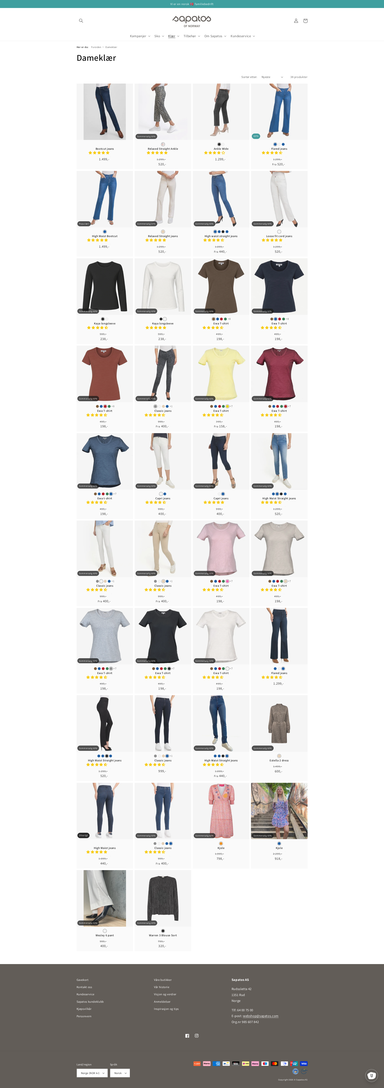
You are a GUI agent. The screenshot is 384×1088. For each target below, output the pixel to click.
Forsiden (96, 47)
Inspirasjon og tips (166, 1009)
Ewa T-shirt (221, 323)
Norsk (118, 1073)
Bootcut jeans (105, 149)
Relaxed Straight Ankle (163, 149)
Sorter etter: (249, 77)
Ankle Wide (221, 149)
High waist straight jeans (221, 236)
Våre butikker (163, 980)
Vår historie (161, 987)
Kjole (221, 848)
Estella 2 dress (279, 760)
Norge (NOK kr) (90, 1073)
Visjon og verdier (165, 994)
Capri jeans (162, 498)
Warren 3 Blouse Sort (163, 935)
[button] (81, 20)
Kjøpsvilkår (84, 1009)
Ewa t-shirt (104, 498)
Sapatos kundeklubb (90, 1001)
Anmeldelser (162, 1001)
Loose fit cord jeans (279, 236)
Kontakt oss (84, 987)
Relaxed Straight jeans (163, 236)
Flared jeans (279, 149)
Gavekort (83, 980)
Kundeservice (86, 994)
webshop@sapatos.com (261, 1016)
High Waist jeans (105, 848)
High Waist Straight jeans (279, 498)
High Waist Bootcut (105, 236)
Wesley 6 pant (105, 935)
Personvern (84, 1016)
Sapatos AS (301, 1079)
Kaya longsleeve (104, 323)
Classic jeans (163, 411)
